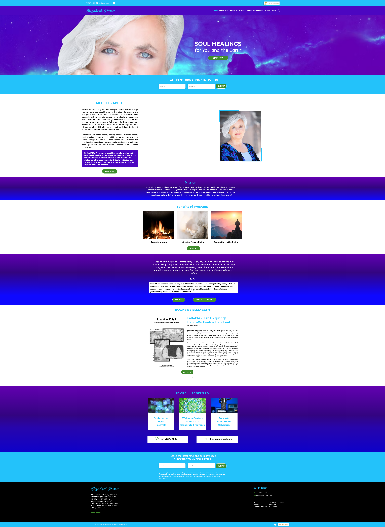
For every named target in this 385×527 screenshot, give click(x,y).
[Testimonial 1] (191, 290)
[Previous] (12, 275)
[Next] (372, 275)
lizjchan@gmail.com (102, 3)
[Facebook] (114, 3)
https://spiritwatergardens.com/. (186, 475)
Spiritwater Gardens (118, 122)
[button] (204, 300)
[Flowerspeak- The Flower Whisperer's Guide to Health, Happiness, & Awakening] (192, 377)
